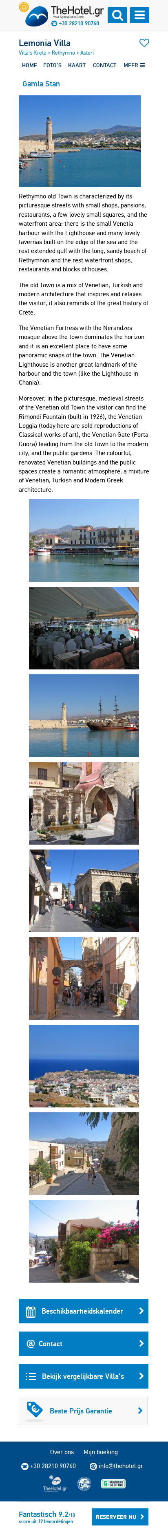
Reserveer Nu (116, 1517)
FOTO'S (52, 65)
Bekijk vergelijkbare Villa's (82, 1376)
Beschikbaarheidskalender (81, 1311)
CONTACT (104, 65)
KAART (77, 65)
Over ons (62, 1452)
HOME (29, 65)
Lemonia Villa (45, 42)
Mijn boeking (101, 1452)
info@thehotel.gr (121, 1466)
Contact (50, 1343)
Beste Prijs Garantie (81, 1410)
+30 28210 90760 (79, 23)
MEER (132, 65)
